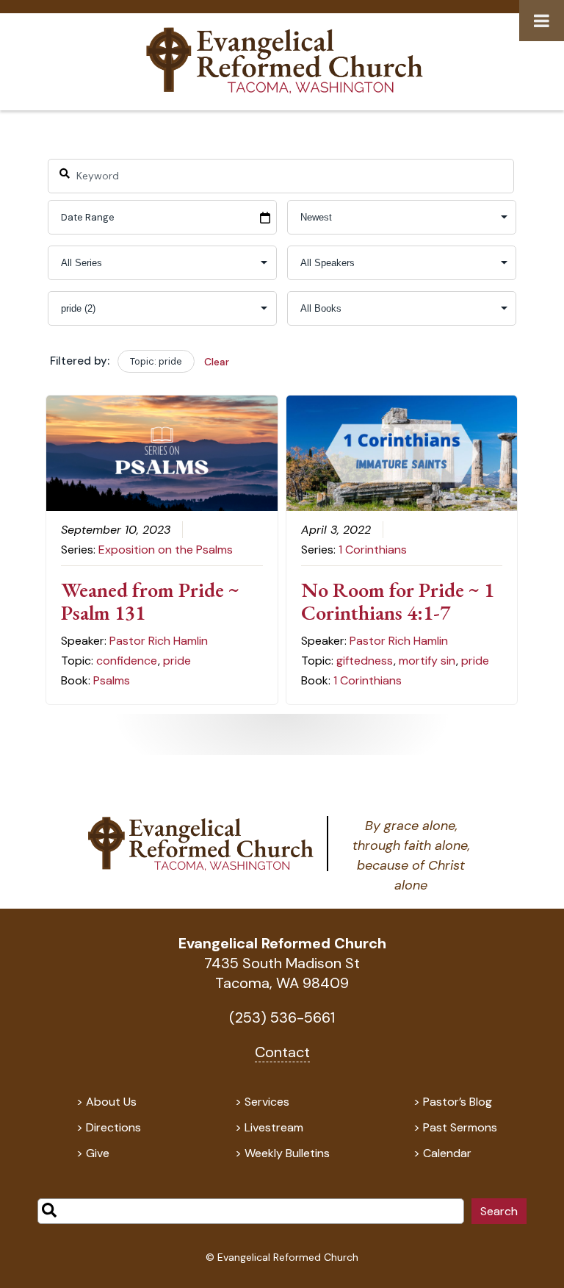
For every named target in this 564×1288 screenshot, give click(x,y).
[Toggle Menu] (541, 20)
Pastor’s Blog (457, 1101)
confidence (126, 660)
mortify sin (427, 660)
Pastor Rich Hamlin (158, 640)
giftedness (364, 660)
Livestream (274, 1127)
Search (499, 1211)
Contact (282, 1052)
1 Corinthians (373, 549)
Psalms (111, 680)
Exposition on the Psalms (165, 549)
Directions (113, 1127)
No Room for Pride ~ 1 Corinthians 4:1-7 (397, 601)
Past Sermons (460, 1127)
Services (267, 1101)
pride (177, 660)
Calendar (447, 1153)
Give (97, 1153)
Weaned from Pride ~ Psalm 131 (150, 601)
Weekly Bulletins (287, 1153)
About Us (111, 1101)
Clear (216, 361)
